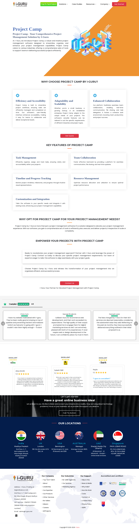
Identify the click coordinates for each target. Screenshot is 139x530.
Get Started (119, 4)
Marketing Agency (68, 486)
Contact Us (69, 283)
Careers (46, 507)
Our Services (66, 483)
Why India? (86, 486)
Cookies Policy (87, 500)
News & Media (87, 483)
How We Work (86, 490)
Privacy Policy (86, 504)
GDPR (84, 507)
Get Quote (69, 136)
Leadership (47, 486)
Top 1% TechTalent (48, 4)
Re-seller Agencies (69, 480)
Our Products (48, 493)
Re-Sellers (46, 500)
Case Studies (77, 4)
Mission (45, 504)
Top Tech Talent (49, 480)
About (45, 483)
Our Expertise (48, 490)
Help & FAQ (86, 480)
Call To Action (69, 413)
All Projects (47, 511)
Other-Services (48, 497)
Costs (84, 493)
